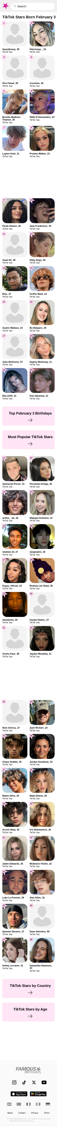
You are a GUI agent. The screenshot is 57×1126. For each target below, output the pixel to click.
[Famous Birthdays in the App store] (19, 1093)
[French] (28, 1104)
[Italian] (38, 1104)
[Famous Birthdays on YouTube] (43, 1082)
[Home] (28, 1070)
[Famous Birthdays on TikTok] (22, 1082)
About (10, 1113)
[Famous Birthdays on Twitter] (32, 1082)
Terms (47, 1113)
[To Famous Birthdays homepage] (5, 6)
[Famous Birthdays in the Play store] (38, 1093)
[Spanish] (9, 1104)
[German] (48, 1104)
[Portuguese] (19, 1104)
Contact (21, 1113)
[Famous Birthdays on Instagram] (12, 1082)
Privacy (34, 1113)
